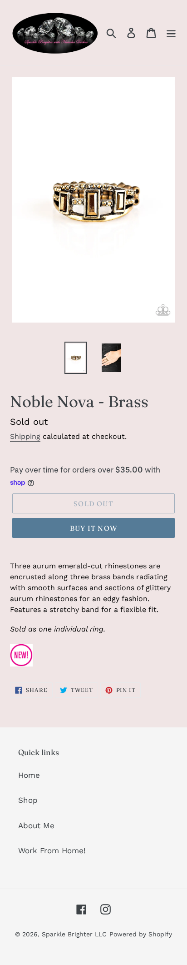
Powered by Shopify (140, 934)
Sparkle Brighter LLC (74, 934)
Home (29, 775)
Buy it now (93, 528)
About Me (36, 825)
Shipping (25, 436)
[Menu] (171, 32)
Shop (28, 800)
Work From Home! (52, 850)
